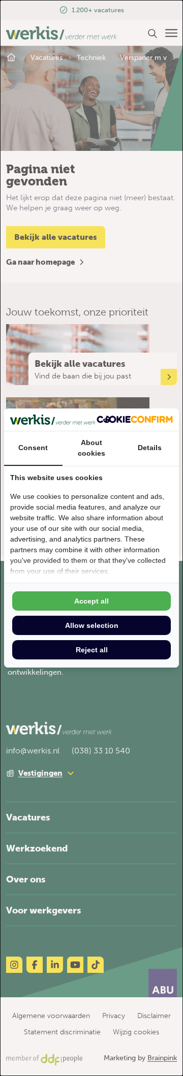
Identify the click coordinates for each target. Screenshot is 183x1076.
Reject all (92, 650)
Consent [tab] (33, 448)
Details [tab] (150, 448)
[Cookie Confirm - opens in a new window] (135, 419)
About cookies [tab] (91, 447)
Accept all (91, 601)
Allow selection (91, 625)
